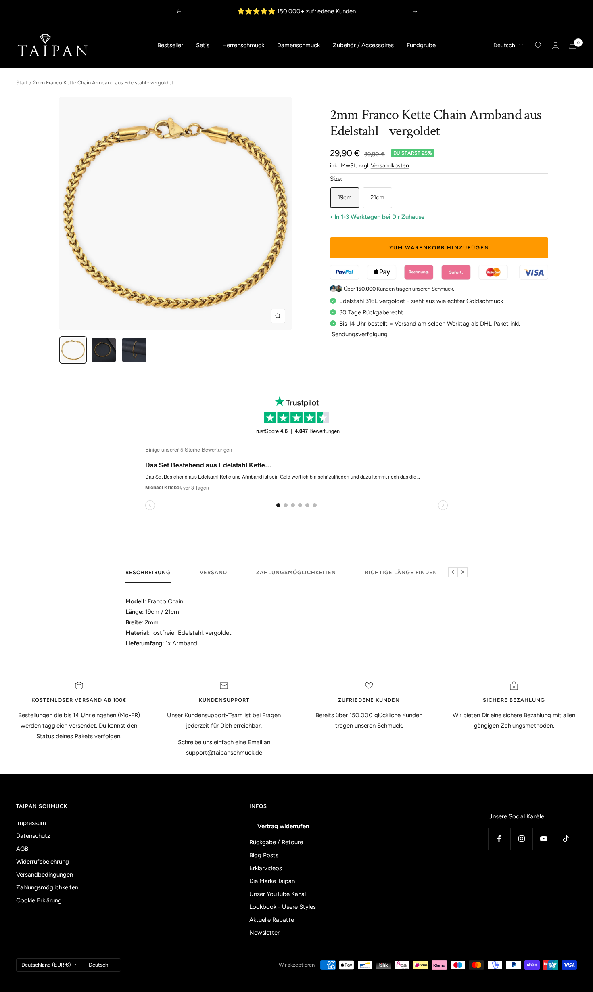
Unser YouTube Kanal (277, 894)
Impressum (31, 823)
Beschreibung (148, 572)
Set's (202, 45)
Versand (213, 572)
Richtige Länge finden (401, 572)
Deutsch (504, 45)
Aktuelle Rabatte (271, 919)
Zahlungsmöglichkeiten (296, 572)
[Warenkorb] (573, 45)
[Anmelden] (555, 45)
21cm (377, 197)
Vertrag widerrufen (283, 826)
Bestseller (170, 45)
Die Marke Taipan (272, 881)
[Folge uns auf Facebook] (499, 839)
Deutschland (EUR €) (46, 965)
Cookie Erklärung (39, 900)
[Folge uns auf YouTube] (543, 839)
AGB (22, 848)
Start (22, 83)
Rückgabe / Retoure (276, 842)
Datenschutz (33, 835)
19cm (345, 197)
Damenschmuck (298, 45)
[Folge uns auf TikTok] (566, 839)
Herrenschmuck (243, 45)
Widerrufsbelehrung (42, 861)
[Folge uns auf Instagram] (521, 839)
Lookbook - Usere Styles (282, 906)
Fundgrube (421, 45)
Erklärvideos (265, 868)
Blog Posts (263, 855)
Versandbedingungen (44, 874)
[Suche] (538, 45)
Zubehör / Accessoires (363, 45)
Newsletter (264, 932)
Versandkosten (390, 165)
